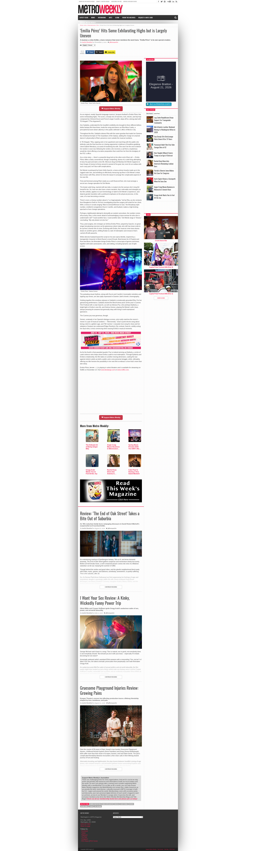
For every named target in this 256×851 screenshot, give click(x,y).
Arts (110, 17)
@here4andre (113, 42)
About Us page (85, 826)
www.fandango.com (108, 370)
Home (81, 25)
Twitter (83, 833)
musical (117, 804)
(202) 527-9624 (85, 824)
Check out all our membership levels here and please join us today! (111, 799)
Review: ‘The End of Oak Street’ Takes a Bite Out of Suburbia (109, 515)
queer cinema (124, 804)
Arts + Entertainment (90, 25)
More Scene (161, 298)
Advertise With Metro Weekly (87, 1)
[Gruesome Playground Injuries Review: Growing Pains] (111, 746)
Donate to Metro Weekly (102, 1)
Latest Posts (157, 113)
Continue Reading (111, 587)
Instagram (84, 839)
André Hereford (87, 42)
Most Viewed (149, 113)
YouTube (84, 837)
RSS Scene (94, 841)
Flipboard (84, 835)
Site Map (166, 849)
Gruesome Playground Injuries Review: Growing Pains (109, 690)
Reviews (131, 804)
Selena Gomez (84, 806)
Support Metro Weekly (88, 22)
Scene (117, 17)
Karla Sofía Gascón (107, 804)
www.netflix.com (123, 370)
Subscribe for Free (116, 1)
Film (97, 25)
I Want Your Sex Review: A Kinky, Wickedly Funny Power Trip (105, 600)
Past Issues (160, 849)
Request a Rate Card (145, 17)
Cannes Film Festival (95, 804)
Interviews (102, 17)
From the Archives (128, 17)
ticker (91, 806)
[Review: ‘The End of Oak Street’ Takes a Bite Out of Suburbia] (111, 556)
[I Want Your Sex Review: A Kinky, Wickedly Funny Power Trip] (111, 648)
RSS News (85, 841)
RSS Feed (172, 849)
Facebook (84, 831)
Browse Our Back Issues (130, 1)
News (93, 17)
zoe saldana (98, 806)
